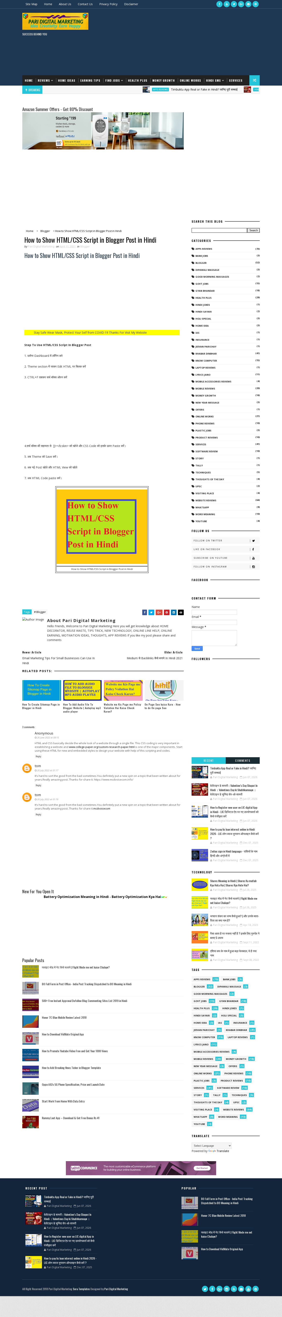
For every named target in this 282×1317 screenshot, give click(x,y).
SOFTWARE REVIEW (207, 451)
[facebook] (219, 4)
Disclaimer (131, 4)
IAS (197, 332)
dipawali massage (207, 269)
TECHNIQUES (203, 472)
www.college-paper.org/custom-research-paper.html (102, 747)
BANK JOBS (202, 255)
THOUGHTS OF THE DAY (210, 479)
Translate (223, 1151)
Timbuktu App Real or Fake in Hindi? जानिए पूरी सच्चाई (179, 89)
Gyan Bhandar (205, 290)
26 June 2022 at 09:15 (48, 737)
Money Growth (163, 80)
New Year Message (207, 402)
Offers (200, 409)
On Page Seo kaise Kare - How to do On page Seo (163, 706)
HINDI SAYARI (236, 89)
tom (38, 766)
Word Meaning (205, 514)
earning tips (90, 80)
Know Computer (206, 360)
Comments (242, 760)
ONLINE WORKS (205, 416)
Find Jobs (112, 80)
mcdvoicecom (101, 808)
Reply (38, 756)
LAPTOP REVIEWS (206, 367)
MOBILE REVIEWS (205, 388)
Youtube (201, 521)
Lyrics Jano (203, 374)
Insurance (202, 339)
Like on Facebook (207, 549)
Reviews (44, 80)
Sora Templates (81, 1289)
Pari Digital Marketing (116, 1289)
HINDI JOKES (203, 304)
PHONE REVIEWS (205, 423)
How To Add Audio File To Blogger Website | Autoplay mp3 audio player (82, 708)
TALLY (199, 465)
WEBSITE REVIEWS (206, 500)
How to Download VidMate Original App (63, 1034)
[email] (248, 4)
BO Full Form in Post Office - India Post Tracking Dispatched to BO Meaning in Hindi (87, 984)
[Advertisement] (184, 42)
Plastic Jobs (203, 430)
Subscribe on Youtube (211, 557)
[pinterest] (255, 4)
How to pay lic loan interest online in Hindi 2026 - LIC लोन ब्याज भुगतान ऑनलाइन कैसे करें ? (234, 833)
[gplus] (241, 4)
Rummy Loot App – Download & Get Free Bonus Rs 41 (71, 1118)
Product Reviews (207, 437)
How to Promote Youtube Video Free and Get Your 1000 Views (75, 1051)
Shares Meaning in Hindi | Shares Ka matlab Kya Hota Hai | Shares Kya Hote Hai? (233, 883)
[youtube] (227, 4)
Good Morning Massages (212, 276)
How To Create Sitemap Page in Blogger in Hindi (41, 706)
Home (48, 4)
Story (200, 458)
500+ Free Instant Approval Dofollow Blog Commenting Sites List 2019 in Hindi (84, 1000)
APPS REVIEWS (135, 89)
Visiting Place (205, 493)
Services (236, 80)
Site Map (31, 4)
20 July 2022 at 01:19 (47, 799)
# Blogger (40, 612)
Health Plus (137, 80)
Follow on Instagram (210, 566)
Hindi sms (213, 80)
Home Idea (202, 325)
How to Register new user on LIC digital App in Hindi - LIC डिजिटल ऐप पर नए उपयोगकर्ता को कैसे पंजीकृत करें (234, 811)
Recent (209, 760)
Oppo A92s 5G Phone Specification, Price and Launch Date (73, 1084)
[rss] (234, 1289)
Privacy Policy (108, 4)
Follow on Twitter (208, 540)
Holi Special (203, 318)
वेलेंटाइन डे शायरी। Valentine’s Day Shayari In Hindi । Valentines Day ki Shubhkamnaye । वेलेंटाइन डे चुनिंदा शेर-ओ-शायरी (233, 789)
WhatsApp (202, 507)
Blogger (85, 246)
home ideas (66, 80)
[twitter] (234, 4)
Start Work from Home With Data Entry (63, 1101)
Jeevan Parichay (206, 346)
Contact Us (85, 4)
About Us (65, 4)
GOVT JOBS (202, 283)
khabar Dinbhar (206, 353)
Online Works (190, 80)
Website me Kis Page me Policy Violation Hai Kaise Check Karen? (122, 708)
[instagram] (227, 1289)
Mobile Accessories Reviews (213, 381)
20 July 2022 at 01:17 (47, 770)
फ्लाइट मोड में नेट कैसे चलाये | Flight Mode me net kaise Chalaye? (76, 967)
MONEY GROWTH (206, 395)
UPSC (199, 486)
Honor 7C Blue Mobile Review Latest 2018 (64, 1017)
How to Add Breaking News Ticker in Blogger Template (71, 1067)
